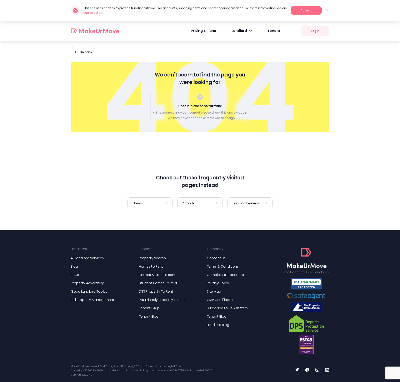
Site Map (214, 291)
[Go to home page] (306, 258)
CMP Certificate (220, 299)
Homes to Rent (151, 266)
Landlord (239, 30)
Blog (74, 266)
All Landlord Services (87, 258)
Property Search (152, 258)
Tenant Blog (149, 316)
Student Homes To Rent (158, 283)
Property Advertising (87, 283)
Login (315, 31)
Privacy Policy (218, 283)
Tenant (274, 30)
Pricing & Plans (203, 30)
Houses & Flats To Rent (157, 274)
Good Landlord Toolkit (89, 291)
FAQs (75, 274)
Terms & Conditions (223, 266)
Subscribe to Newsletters (227, 308)
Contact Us (216, 258)
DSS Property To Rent (156, 291)
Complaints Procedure (225, 274)
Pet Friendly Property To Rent (162, 299)
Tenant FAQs (149, 308)
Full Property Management (92, 299)
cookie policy (92, 13)
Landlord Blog (218, 324)
